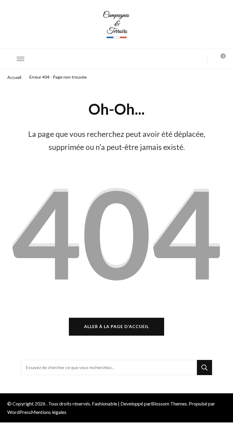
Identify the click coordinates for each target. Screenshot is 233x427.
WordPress (19, 412)
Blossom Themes (169, 403)
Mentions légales (48, 412)
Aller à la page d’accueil (116, 326)
